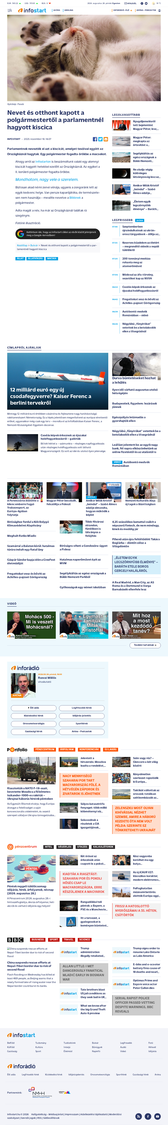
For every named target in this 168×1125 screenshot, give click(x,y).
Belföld (10, 1043)
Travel (69, 939)
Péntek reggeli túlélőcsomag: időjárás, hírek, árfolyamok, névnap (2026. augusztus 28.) (30, 890)
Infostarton (43, 161)
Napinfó (96, 1051)
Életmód (68, 1051)
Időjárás (152, 1051)
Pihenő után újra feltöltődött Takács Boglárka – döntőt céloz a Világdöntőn (136, 543)
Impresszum (72, 1114)
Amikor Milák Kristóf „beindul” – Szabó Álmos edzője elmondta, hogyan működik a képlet (101, 507)
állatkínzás (35, 258)
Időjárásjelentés (76, 1075)
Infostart (13, 139)
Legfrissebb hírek (30, 1075)
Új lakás (110, 749)
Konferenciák (89, 749)
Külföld (10, 1047)
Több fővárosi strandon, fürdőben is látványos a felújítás (94, 529)
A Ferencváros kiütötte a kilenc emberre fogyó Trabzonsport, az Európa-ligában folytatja (23, 507)
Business (38, 939)
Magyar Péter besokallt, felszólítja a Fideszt (62, 502)
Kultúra (39, 1047)
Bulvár (34, 245)
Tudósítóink (69, 1043)
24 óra (56, 10)
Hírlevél (152, 1047)
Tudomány (40, 1043)
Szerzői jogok (28, 1118)
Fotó (150, 1043)
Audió (123, 1047)
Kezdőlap (22, 245)
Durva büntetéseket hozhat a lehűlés (134, 381)
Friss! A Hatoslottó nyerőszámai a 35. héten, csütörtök (136, 911)
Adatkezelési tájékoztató (93, 1114)
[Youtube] (157, 1116)
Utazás (82, 847)
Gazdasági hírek (140, 1075)
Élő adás (34, 708)
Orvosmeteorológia (100, 1075)
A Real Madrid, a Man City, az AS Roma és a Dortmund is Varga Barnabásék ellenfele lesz (133, 586)
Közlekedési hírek (53, 1075)
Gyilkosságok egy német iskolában (83, 587)
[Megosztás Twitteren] (100, 139)
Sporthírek (121, 1075)
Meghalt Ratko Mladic (21, 536)
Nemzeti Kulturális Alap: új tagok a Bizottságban (140, 502)
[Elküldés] (105, 139)
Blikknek (75, 198)
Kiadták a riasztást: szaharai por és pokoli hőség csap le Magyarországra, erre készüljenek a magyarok (84, 883)
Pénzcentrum (44, 749)
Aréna (158, 1075)
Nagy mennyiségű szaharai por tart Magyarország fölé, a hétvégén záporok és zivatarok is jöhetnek (81, 785)
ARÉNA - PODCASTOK (146, 10)
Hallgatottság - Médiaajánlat (47, 1114)
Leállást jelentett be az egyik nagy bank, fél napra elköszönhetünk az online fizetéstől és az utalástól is (135, 449)
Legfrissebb (126, 1043)
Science (84, 939)
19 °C (158, 3)
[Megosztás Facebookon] (95, 139)
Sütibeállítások (51, 1118)
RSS (39, 1118)
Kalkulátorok (103, 847)
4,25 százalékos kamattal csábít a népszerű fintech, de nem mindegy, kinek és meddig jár (135, 526)
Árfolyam (67, 749)
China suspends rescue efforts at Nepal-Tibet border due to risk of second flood (29, 966)
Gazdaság (12, 1051)
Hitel (48, 847)
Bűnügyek (97, 1047)
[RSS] (138, 1116)
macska (51, 258)
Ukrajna (68, 10)
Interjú (67, 1047)
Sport (54, 939)
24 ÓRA (139, 221)
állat (20, 258)
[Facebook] (148, 1116)
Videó (123, 1051)
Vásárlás (64, 847)
